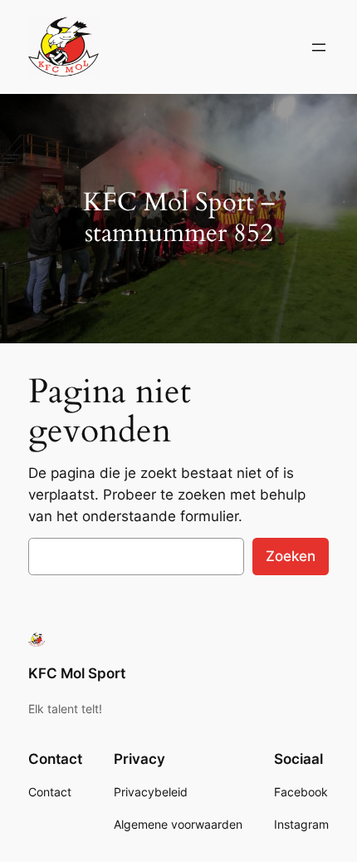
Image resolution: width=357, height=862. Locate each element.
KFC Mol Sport (76, 673)
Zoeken (290, 556)
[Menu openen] (319, 47)
